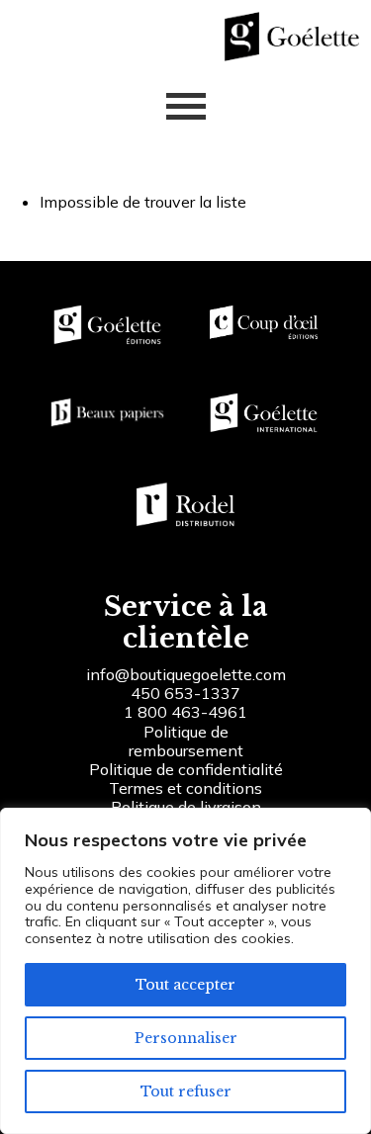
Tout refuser (186, 1091)
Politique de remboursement (186, 741)
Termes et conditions (185, 788)
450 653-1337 (185, 693)
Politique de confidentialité (186, 769)
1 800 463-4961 (185, 712)
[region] (185, 971)
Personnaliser (186, 1038)
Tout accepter (185, 985)
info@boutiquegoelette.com (186, 674)
